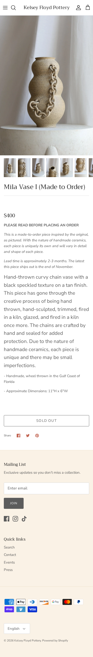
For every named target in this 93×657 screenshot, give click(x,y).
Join (13, 503)
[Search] (15, 7)
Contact (10, 554)
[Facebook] (6, 518)
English (14, 628)
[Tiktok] (24, 518)
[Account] (77, 7)
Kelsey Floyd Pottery (27, 640)
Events (9, 562)
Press (8, 569)
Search (9, 547)
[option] (46, 85)
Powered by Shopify (55, 640)
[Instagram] (15, 518)
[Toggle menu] (5, 7)
